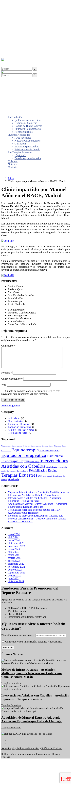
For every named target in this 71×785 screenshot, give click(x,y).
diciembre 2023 (16, 543)
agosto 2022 (14, 575)
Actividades (14, 418)
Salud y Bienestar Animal (21, 429)
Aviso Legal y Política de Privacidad (20, 748)
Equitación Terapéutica (23, 455)
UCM (40, 476)
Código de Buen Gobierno (28, 12)
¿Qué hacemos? (23, 24)
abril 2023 (13, 552)
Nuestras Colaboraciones (27, 27)
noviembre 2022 (16, 566)
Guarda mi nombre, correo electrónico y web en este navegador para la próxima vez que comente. (30, 392)
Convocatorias (15, 421)
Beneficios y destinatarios (28, 45)
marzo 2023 (14, 554)
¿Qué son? (20, 42)
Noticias (12, 51)
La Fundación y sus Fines (28, 7)
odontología (51, 467)
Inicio (11, 178)
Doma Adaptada (55, 446)
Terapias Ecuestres (17, 432)
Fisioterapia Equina (15, 461)
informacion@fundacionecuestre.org (27, 617)
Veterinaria (13, 479)
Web (3, 384)
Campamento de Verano (21, 446)
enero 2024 (14, 540)
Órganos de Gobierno (26, 10)
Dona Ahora (7, 172)
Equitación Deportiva (19, 424)
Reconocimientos (24, 18)
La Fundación (15, 4)
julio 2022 (13, 578)
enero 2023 (14, 560)
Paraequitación (22, 471)
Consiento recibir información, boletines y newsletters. (33, 641)
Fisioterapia (55, 455)
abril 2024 (13, 537)
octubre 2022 (15, 569)
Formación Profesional (20, 427)
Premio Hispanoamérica (27, 33)
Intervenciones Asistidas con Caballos (34, 463)
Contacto (12, 54)
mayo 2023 (14, 549)
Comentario (8, 345)
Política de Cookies (51, 748)
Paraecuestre (12, 471)
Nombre (6, 372)
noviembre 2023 (16, 546)
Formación (34, 462)
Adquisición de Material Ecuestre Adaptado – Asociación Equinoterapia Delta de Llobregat (38, 505)
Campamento (6, 446)
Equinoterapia (25, 449)
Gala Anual (20, 30)
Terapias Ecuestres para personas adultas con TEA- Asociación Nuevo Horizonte (34, 511)
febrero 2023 (14, 557)
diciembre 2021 (16, 581)
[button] (9, 62)
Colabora (13, 48)
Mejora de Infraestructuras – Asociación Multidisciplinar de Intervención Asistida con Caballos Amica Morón (39, 493)
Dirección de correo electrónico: (18, 635)
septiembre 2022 (16, 572)
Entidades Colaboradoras (28, 15)
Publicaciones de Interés (27, 36)
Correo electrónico (12, 378)
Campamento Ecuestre (39, 446)
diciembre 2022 (16, 563)
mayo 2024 (14, 534)
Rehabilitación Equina (43, 470)
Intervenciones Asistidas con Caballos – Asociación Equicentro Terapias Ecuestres (34, 499)
